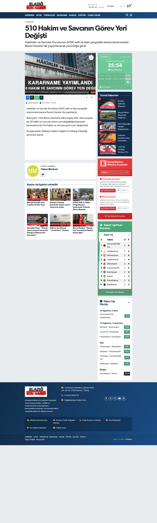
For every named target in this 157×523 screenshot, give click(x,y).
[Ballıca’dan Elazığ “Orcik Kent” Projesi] (60, 220)
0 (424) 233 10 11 (108, 190)
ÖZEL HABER (30, 440)
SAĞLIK (72, 15)
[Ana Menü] (130, 15)
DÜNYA (83, 437)
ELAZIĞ (76, 437)
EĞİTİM (82, 15)
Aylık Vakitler (106, 87)
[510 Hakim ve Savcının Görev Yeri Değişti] (60, 73)
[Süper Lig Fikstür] (129, 303)
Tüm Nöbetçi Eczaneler (116, 216)
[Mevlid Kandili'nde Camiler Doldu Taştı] (37, 195)
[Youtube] (119, 398)
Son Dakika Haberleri (38, 428)
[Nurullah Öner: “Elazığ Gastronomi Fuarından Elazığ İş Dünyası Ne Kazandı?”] (37, 220)
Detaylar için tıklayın (115, 292)
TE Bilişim (128, 439)
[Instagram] (115, 398)
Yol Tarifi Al (123, 190)
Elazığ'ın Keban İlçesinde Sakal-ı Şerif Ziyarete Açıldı (60, 204)
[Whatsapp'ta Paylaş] (37, 98)
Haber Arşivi (61, 428)
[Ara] (127, 15)
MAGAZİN (40, 440)
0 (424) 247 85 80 (109, 208)
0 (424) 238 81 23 (72, 395)
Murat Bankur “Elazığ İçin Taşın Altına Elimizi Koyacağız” (83, 230)
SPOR (39, 15)
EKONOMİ (62, 15)
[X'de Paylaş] (32, 98)
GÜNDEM (29, 15)
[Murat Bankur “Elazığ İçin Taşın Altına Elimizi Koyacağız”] (83, 220)
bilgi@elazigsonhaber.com (75, 400)
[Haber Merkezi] (33, 171)
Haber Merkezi (33, 103)
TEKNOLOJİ (49, 15)
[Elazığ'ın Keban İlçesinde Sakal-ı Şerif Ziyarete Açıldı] (60, 195)
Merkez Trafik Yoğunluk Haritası (64, 421)
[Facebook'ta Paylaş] (27, 98)
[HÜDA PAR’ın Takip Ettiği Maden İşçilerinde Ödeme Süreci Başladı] (83, 195)
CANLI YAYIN (94, 15)
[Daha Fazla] (41, 98)
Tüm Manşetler (115, 420)
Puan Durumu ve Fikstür (91, 420)
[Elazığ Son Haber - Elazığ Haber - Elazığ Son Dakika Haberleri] (36, 6)
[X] (111, 398)
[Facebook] (106, 398)
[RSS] (124, 398)
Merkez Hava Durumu (38, 420)
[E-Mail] (43, 175)
